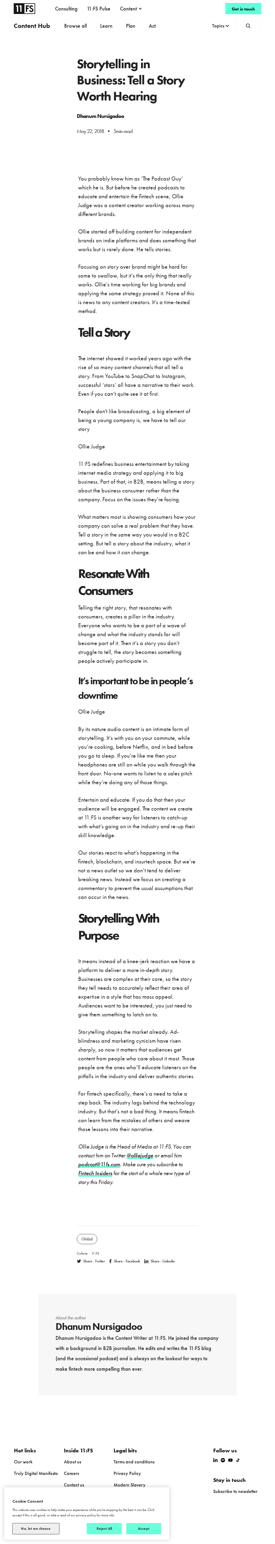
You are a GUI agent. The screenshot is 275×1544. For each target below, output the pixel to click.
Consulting (66, 8)
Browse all (75, 25)
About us (72, 1462)
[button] (131, 9)
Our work (23, 1462)
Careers (71, 1473)
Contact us (74, 1485)
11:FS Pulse (98, 8)
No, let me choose (35, 1528)
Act (152, 25)
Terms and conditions (134, 1462)
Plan (130, 25)
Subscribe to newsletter (235, 1491)
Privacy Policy (127, 1473)
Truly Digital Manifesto (36, 1473)
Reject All (104, 1528)
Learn (106, 25)
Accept (144, 1528)
